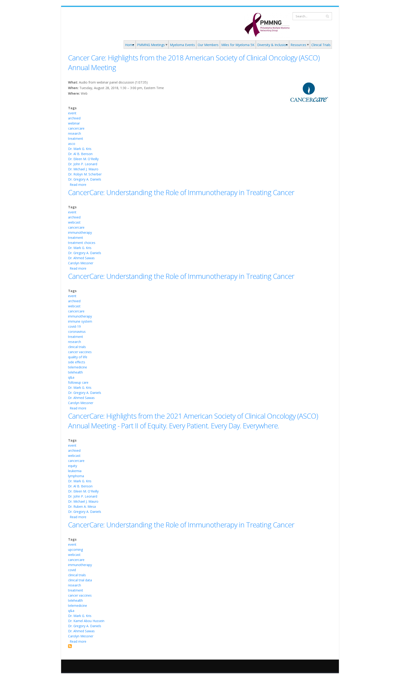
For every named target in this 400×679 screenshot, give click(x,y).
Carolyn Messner (80, 263)
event (72, 113)
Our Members (208, 45)
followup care (78, 382)
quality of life (77, 357)
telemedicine (77, 367)
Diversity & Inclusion (272, 45)
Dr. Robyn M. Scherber (85, 174)
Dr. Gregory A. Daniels (84, 179)
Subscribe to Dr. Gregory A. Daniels (70, 646)
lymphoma (76, 476)
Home (129, 45)
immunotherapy (80, 232)
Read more (78, 184)
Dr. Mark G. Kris (79, 148)
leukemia (74, 471)
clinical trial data (80, 580)
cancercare (76, 128)
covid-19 (74, 326)
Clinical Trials (321, 45)
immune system (80, 321)
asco (71, 143)
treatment (75, 138)
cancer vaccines (80, 352)
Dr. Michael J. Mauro (83, 169)
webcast (74, 222)
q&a (71, 377)
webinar (74, 123)
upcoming (75, 549)
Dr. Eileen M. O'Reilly (83, 159)
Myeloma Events (182, 45)
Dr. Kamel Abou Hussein (86, 621)
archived (74, 118)
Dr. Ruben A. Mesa (82, 506)
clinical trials (77, 347)
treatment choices (81, 242)
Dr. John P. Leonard (82, 164)
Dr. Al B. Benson (80, 154)
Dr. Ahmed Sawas (81, 258)
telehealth (75, 372)
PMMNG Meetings (151, 45)
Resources (298, 45)
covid (72, 570)
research (74, 133)
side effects (76, 362)
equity (72, 466)
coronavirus (77, 331)
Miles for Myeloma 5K (237, 45)
